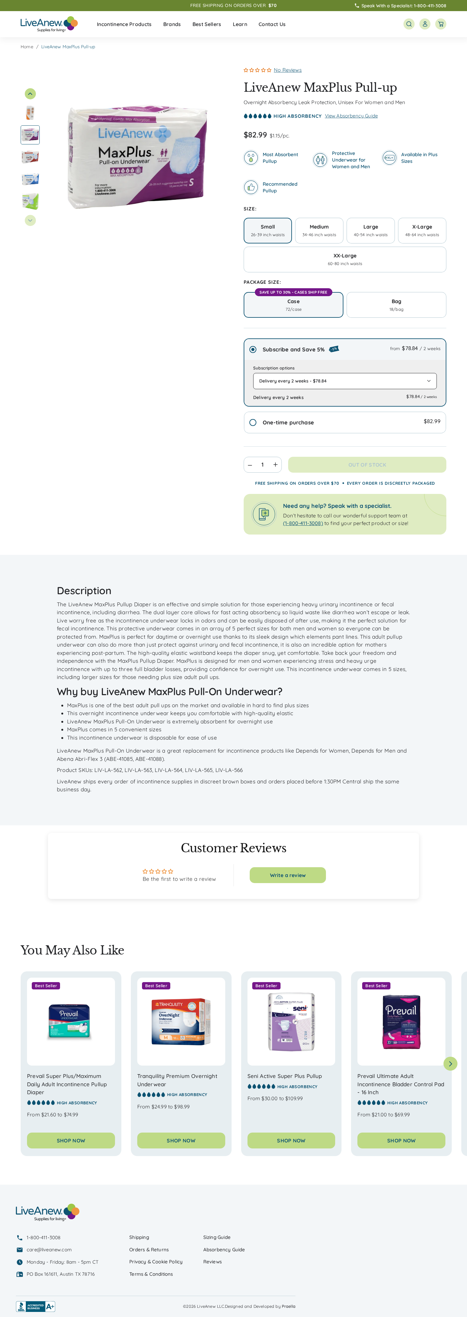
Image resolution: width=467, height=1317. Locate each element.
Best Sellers (207, 24)
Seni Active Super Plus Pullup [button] (284, 1076)
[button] (124, 24)
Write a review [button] (288, 875)
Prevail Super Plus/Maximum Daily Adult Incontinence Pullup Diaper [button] (67, 1084)
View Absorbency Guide (351, 116)
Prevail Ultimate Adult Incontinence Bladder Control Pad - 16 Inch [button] (400, 1084)
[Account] (424, 24)
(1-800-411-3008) (303, 523)
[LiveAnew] (49, 24)
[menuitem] (124, 24)
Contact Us (272, 24)
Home (27, 47)
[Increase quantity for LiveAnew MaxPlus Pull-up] (277, 464)
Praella (288, 1306)
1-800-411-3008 (430, 5)
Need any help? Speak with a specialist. (337, 505)
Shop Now (71, 1140)
